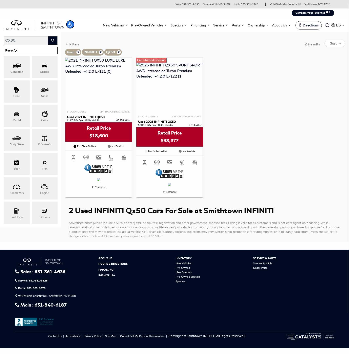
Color (44, 120)
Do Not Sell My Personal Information (142, 336)
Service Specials (262, 263)
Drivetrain (44, 144)
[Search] (53, 40)
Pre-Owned (183, 267)
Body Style (17, 144)
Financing (106, 269)
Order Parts (260, 267)
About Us (105, 258)
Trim (44, 168)
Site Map (111, 336)
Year (17, 168)
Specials (180, 281)
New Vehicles (183, 263)
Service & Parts (264, 258)
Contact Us (55, 336)
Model (17, 120)
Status (44, 71)
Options (44, 217)
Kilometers (17, 192)
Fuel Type (17, 217)
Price (16, 96)
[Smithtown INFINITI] (34, 24)
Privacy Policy (93, 336)
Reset (9, 50)
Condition (17, 71)
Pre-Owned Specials (188, 276)
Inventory (184, 258)
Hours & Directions (113, 264)
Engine (44, 192)
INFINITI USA (106, 275)
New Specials (184, 272)
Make (44, 96)
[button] (70, 24)
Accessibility (73, 336)
